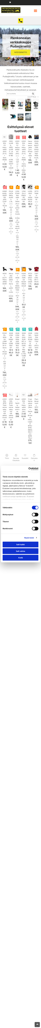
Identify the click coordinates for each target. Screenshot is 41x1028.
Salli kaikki (20, 544)
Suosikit (25, 458)
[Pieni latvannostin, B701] (36, 394)
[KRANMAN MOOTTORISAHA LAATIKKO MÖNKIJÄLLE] (36, 137)
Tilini (7, 458)
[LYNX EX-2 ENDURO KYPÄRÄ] (23, 187)
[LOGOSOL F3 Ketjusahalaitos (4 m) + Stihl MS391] (4, 137)
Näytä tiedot (29, 538)
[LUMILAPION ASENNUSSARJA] (30, 187)
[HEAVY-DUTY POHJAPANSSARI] (4, 269)
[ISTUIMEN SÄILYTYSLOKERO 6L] (30, 269)
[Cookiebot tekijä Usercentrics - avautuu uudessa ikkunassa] (28, 468)
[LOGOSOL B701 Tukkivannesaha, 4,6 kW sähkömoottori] (11, 394)
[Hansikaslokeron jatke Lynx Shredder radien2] (30, 137)
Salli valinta (20, 551)
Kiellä (20, 558)
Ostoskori (34, 459)
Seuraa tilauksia (16, 459)
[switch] (35, 514)
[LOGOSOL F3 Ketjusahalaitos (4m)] (23, 394)
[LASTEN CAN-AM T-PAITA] (36, 269)
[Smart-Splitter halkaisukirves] (17, 394)
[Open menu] (35, 10)
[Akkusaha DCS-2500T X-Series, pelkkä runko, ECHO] (11, 269)
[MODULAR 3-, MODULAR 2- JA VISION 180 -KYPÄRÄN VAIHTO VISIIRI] (11, 137)
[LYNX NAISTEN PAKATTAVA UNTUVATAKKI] (36, 329)
